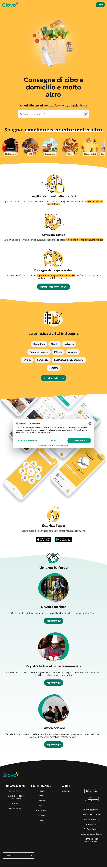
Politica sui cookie (91, 819)
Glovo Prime (40, 800)
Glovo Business (15, 808)
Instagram (66, 791)
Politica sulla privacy (91, 814)
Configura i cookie (91, 829)
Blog (41, 805)
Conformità (91, 824)
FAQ (41, 796)
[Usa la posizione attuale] (85, 114)
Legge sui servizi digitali (91, 834)
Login (40, 820)
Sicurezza (41, 815)
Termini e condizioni (91, 810)
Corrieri (15, 803)
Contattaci (41, 810)
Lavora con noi (15, 791)
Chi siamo (41, 791)
